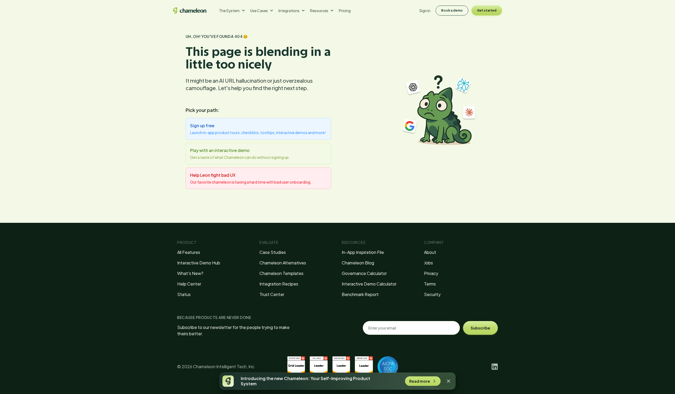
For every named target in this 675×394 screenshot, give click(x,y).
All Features (188, 252)
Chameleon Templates (281, 273)
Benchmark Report (360, 294)
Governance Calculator (364, 273)
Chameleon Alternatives (282, 262)
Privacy (431, 273)
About (430, 252)
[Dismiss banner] (448, 381)
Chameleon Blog (358, 262)
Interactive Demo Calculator (369, 284)
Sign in (424, 10)
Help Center (189, 284)
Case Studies (272, 252)
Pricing (345, 10)
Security (432, 294)
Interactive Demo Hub (198, 262)
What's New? (190, 273)
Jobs (428, 262)
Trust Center (271, 294)
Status (184, 294)
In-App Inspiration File (363, 252)
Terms (430, 284)
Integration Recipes (278, 284)
